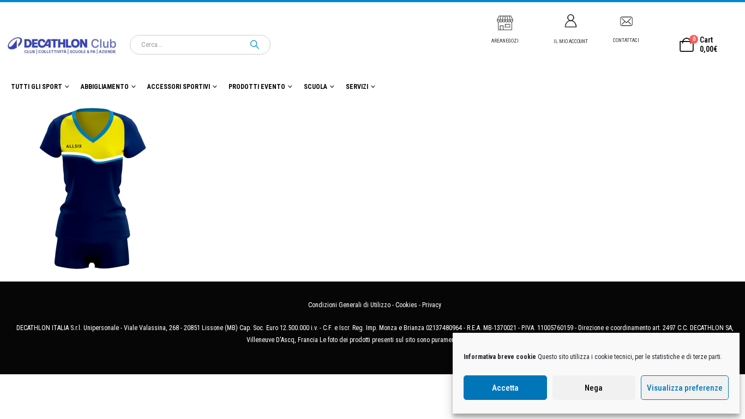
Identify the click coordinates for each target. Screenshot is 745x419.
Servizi (357, 87)
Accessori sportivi (178, 87)
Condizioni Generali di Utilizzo (349, 305)
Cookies (406, 305)
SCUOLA (315, 87)
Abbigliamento (105, 87)
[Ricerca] (254, 44)
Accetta (505, 388)
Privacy (431, 305)
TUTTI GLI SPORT (36, 87)
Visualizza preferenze (685, 388)
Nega (594, 388)
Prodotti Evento (257, 87)
